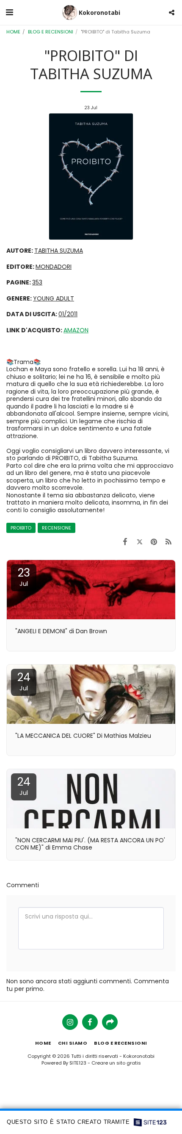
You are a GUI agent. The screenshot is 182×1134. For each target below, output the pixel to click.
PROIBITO (21, 527)
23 (24, 576)
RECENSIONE (56, 527)
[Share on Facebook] (125, 541)
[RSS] (168, 541)
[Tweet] (139, 541)
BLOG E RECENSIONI (50, 31)
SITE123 (77, 1063)
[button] (9, 12)
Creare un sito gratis (116, 1063)
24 (23, 681)
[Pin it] (154, 541)
